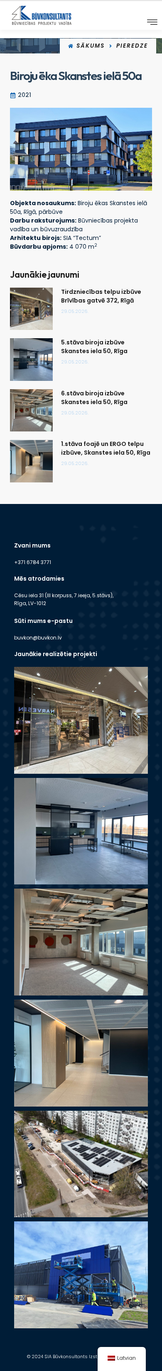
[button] (152, 22)
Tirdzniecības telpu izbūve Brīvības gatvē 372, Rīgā (101, 296)
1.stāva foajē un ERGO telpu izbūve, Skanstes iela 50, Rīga (105, 448)
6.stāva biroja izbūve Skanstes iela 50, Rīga (94, 397)
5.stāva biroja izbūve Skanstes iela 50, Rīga (94, 346)
